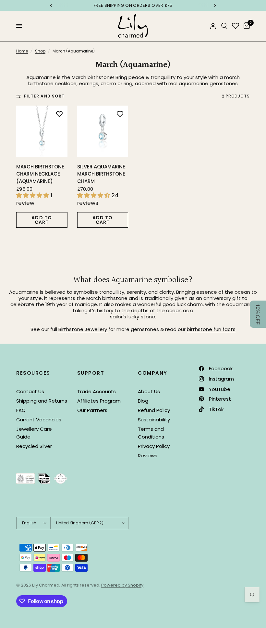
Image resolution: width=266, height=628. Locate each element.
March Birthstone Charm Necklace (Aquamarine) (40, 174)
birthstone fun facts (211, 329)
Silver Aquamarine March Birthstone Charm (101, 174)
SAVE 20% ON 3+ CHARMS (177, 5)
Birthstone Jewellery (83, 329)
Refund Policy (154, 410)
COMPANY (152, 373)
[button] (258, 314)
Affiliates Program (99, 400)
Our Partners (92, 410)
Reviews (147, 455)
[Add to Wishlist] (59, 113)
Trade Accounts (96, 391)
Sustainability (154, 419)
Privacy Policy (154, 446)
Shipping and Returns (41, 400)
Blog (143, 400)
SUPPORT (90, 373)
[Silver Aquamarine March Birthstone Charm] (102, 131)
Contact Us (30, 391)
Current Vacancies (38, 419)
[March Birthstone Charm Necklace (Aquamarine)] (41, 131)
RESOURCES (33, 373)
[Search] (224, 26)
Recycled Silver (34, 446)
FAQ (21, 410)
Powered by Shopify (122, 585)
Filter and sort (44, 96)
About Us (149, 391)
